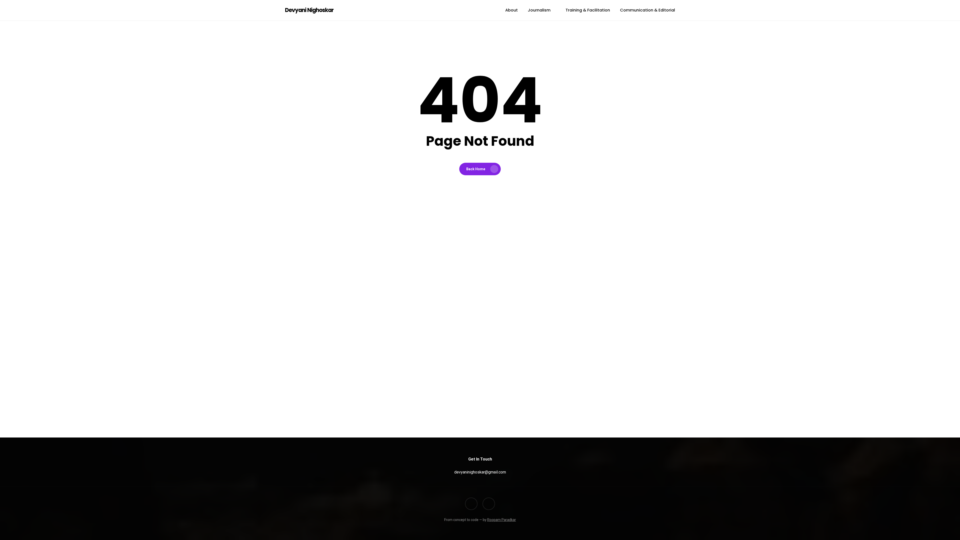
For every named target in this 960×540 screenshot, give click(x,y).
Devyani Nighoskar (309, 10)
